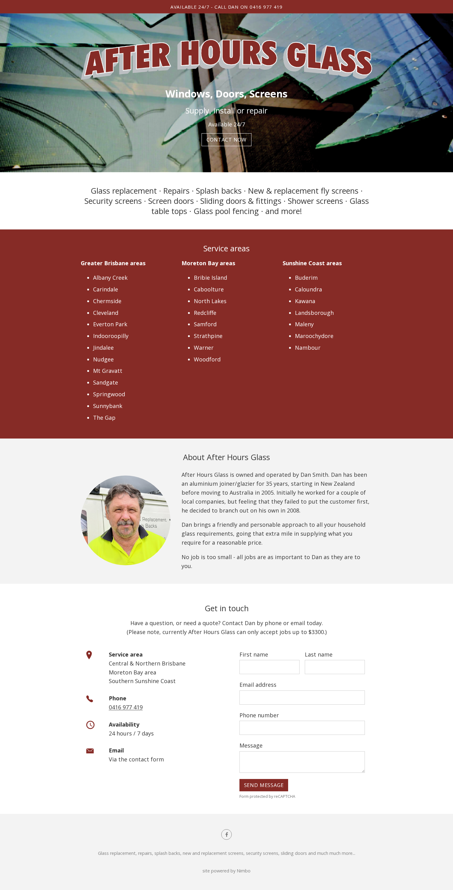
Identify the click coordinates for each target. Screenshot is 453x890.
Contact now (226, 139)
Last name (319, 654)
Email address (257, 684)
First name (253, 654)
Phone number (259, 715)
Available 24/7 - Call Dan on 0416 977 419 (226, 7)
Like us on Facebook (226, 834)
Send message (264, 785)
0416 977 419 (126, 707)
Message (251, 745)
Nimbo (244, 871)
